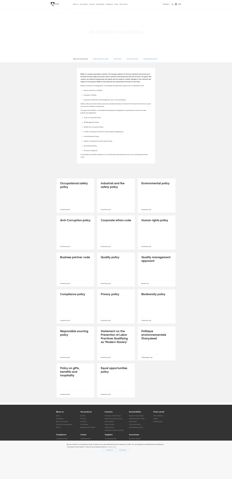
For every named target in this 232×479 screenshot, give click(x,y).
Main (78, 13)
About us (75, 4)
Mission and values (62, 421)
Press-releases (158, 416)
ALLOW (82, 416)
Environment (118, 59)
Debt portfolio (109, 424)
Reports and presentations (114, 418)
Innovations (134, 435)
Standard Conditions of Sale (114, 430)
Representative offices (87, 427)
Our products (84, 4)
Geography (60, 418)
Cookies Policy (111, 447)
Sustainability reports (150, 59)
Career (116, 4)
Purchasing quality (110, 438)
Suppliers (109, 435)
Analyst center (109, 427)
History (58, 427)
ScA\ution (83, 421)
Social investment (132, 59)
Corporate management (64, 424)
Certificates (84, 424)
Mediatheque (157, 421)
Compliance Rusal (62, 438)
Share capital (109, 421)
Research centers (134, 438)
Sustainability (100, 4)
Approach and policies (136, 416)
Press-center (124, 4)
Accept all (109, 450)
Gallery (155, 418)
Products (83, 418)
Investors (92, 4)
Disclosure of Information (113, 416)
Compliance (109, 4)
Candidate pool (85, 438)
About (58, 416)
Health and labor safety (101, 59)
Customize (122, 450)
